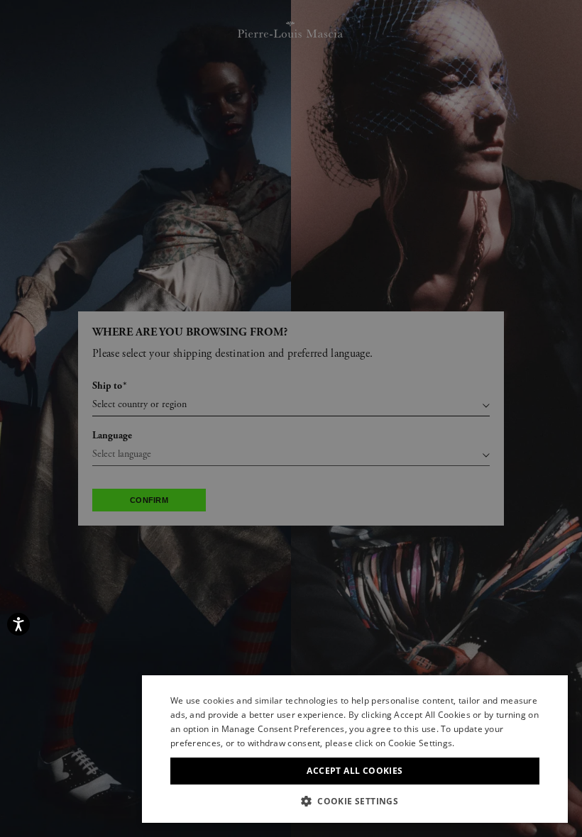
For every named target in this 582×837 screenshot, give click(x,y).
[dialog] (291, 418)
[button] (354, 801)
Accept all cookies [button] (354, 771)
